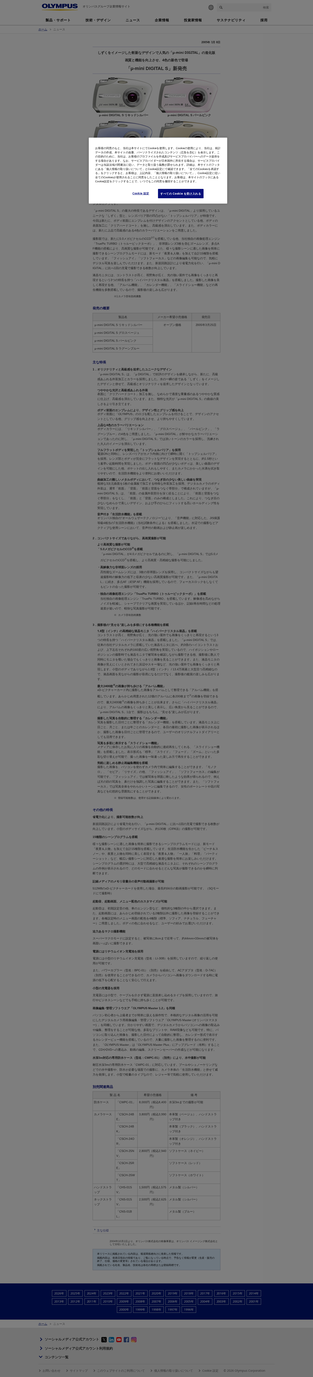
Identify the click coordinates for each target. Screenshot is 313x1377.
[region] (158, 171)
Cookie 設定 (140, 193)
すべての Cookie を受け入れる (180, 193)
